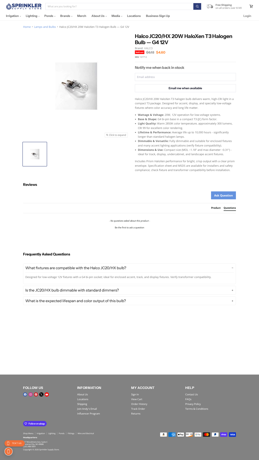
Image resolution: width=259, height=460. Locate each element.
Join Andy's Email (87, 408)
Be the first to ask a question (129, 227)
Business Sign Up (158, 16)
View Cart (136, 399)
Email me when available (185, 88)
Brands (65, 16)
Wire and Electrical (86, 433)
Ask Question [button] (223, 195)
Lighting (32, 16)
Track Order (138, 408)
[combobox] (119, 6)
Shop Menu (28, 433)
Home (27, 26)
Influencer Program (88, 413)
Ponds (49, 16)
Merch (81, 16)
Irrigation (12, 16)
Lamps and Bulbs (45, 26)
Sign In (135, 394)
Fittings (71, 433)
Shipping (82, 404)
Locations (134, 16)
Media (116, 16)
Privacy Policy (193, 404)
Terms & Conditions (196, 408)
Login (247, 16)
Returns (135, 413)
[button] (129, 227)
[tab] (216, 208)
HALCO (148, 48)
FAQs (188, 399)
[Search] (197, 6)
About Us (98, 16)
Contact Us (191, 394)
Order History (139, 404)
